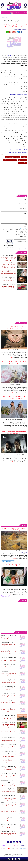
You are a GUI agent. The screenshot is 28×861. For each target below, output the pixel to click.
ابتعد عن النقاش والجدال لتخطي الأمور (8, 660)
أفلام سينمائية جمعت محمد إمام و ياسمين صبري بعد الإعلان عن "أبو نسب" (8, 726)
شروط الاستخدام (23, 227)
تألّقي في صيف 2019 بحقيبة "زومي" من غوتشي (18, 149)
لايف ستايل (23, 157)
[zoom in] (3, 16)
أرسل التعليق (23, 248)
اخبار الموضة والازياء (10, 157)
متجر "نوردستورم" (22, 160)
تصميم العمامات (7, 160)
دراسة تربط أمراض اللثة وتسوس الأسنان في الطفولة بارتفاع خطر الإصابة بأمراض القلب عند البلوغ (8, 266)
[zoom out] (7, 16)
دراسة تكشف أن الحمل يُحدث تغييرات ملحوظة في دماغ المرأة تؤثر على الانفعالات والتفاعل (8, 259)
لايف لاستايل (20, 16)
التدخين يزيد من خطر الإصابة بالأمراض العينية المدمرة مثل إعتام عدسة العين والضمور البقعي (8, 273)
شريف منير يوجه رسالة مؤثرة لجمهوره (8, 731)
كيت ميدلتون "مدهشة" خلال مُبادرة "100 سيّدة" (17, 152)
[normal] (5, 16)
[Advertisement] (14, 179)
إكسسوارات (14, 160)
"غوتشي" (10, 55)
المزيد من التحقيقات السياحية (8, 561)
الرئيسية (25, 16)
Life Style (18, 157)
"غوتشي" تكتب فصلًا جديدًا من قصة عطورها (18, 94)
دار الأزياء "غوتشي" (22, 162)
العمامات (15, 70)
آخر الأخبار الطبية (5, 596)
